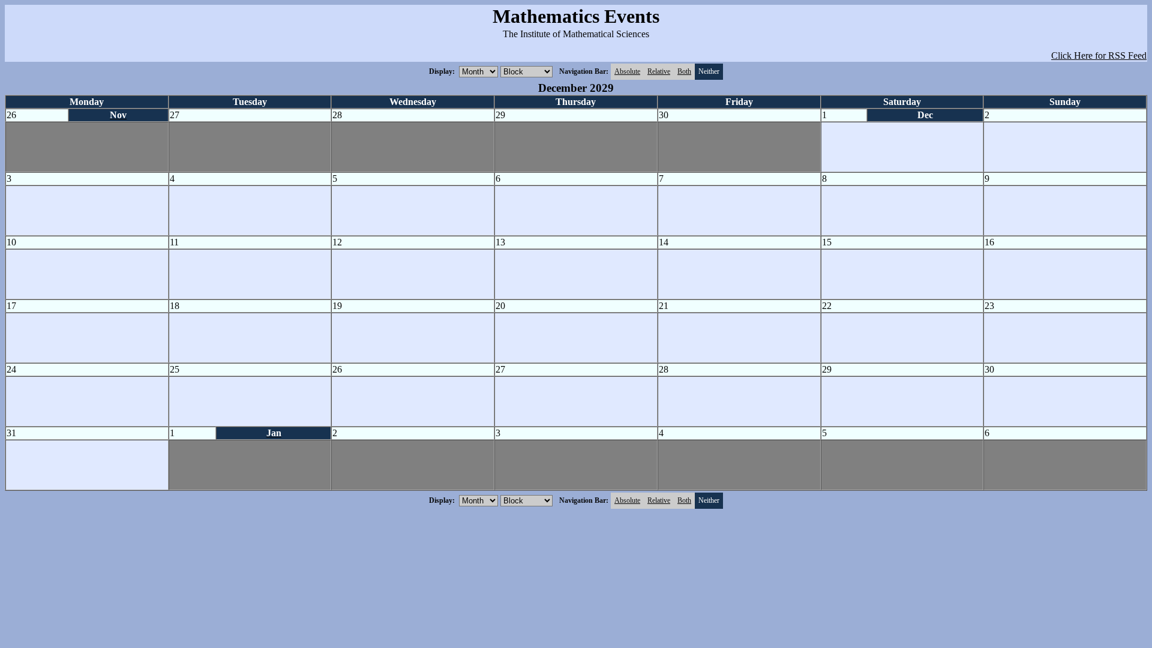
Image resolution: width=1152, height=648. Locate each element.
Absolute (627, 71)
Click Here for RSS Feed (1099, 55)
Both (684, 71)
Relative (658, 71)
